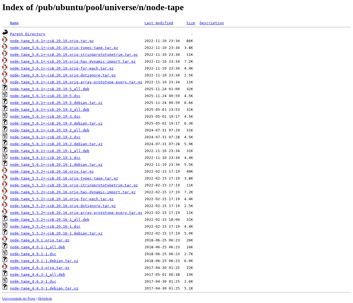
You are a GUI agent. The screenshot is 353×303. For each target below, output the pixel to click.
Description (212, 23)
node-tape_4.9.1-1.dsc (33, 254)
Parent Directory (27, 34)
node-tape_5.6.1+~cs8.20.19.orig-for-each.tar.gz (62, 68)
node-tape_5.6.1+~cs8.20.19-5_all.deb (49, 89)
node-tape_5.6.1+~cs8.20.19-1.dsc (45, 158)
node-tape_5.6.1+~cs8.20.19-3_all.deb (49, 110)
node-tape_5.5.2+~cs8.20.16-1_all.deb (49, 219)
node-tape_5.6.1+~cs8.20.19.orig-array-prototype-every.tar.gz (76, 82)
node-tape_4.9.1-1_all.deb (37, 247)
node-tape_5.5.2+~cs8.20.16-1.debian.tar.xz (56, 233)
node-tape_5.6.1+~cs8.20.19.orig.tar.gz (52, 41)
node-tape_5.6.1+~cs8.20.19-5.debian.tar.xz (56, 103)
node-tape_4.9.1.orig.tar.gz (39, 240)
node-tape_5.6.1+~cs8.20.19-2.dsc (45, 137)
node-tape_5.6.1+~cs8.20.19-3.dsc (45, 116)
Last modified (159, 23)
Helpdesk (45, 298)
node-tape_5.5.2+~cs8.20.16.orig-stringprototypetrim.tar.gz (74, 185)
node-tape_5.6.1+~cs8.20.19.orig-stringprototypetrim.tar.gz (74, 55)
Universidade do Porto (19, 298)
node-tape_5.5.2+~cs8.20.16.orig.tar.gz (52, 171)
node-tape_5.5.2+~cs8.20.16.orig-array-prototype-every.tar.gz (76, 213)
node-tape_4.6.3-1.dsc (33, 281)
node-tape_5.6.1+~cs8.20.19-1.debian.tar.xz (56, 164)
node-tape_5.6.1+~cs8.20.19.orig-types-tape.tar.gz (64, 48)
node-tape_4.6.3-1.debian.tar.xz (44, 288)
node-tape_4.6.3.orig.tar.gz (39, 268)
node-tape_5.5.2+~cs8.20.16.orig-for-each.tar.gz (62, 199)
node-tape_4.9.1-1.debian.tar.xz (44, 261)
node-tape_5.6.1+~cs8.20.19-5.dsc (45, 96)
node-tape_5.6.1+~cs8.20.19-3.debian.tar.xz (56, 123)
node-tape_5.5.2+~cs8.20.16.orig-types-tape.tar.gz (64, 178)
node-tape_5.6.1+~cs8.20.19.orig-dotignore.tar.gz (63, 75)
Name (14, 23)
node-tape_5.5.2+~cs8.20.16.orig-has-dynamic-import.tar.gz (73, 192)
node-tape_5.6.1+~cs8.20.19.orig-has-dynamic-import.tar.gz (73, 61)
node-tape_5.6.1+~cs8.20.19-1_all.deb (49, 151)
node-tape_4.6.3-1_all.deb (37, 274)
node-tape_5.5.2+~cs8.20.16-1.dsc (45, 226)
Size (190, 23)
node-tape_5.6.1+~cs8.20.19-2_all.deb (49, 130)
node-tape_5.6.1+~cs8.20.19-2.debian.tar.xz (56, 144)
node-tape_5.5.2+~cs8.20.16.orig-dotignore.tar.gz (63, 206)
